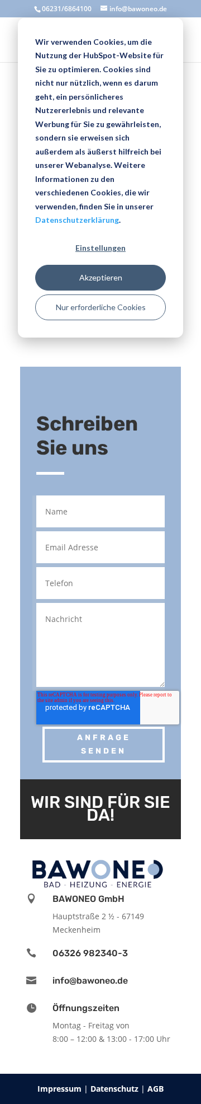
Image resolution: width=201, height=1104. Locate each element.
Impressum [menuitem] (60, 1088)
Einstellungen (100, 247)
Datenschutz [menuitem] (115, 1088)
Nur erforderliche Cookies (101, 307)
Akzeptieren (100, 277)
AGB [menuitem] (155, 1088)
